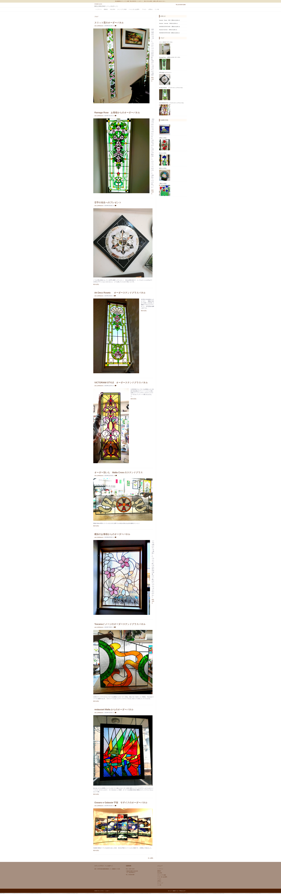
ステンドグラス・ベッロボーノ (104, 890)
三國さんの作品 (162, 183)
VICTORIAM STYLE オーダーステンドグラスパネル (121, 382)
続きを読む (152, 79)
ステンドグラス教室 (122, 9)
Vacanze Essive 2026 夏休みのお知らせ (169, 20)
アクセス (144, 9)
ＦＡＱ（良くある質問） (134, 9)
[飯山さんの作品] (164, 160)
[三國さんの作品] (164, 190)
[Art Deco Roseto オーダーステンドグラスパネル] (116, 335)
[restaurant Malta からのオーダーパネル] (123, 750)
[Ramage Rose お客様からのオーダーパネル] (121, 155)
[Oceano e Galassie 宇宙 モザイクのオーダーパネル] (123, 826)
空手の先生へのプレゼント (107, 202)
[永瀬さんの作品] (164, 144)
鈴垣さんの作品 (162, 168)
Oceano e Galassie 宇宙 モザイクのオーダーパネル (120, 802)
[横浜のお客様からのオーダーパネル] (121, 577)
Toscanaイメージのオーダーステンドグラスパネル (120, 624)
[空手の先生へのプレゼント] (123, 242)
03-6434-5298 (182, 4)
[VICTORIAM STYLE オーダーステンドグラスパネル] (111, 425)
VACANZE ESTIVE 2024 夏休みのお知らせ (169, 32)
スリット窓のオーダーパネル (109, 22)
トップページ (98, 9)
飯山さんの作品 (162, 153)
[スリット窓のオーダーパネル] (121, 65)
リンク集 (157, 9)
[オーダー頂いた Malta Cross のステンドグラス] (123, 499)
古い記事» (150, 858)
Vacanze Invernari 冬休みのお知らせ (168, 29)
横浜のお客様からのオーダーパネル (112, 534)
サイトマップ (160, 883)
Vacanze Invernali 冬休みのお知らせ (168, 23)
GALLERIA (112, 9)
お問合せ (150, 9)
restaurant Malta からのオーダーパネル (113, 709)
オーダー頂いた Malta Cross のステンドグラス (118, 472)
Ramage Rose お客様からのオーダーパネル (117, 112)
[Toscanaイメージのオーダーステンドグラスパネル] (123, 662)
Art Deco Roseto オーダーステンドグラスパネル (120, 292)
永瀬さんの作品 (162, 137)
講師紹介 (106, 9)
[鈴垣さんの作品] (164, 175)
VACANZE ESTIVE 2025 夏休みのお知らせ (169, 26)
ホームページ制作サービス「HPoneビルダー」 (177, 890)
